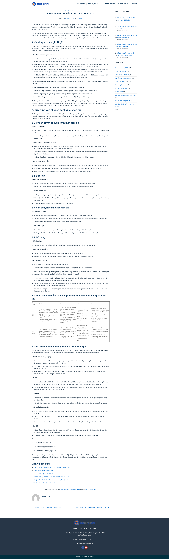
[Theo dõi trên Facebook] (82, 547)
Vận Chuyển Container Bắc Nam (125, 95)
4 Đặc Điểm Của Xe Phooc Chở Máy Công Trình (91, 507)
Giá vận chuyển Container (123, 78)
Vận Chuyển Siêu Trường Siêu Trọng (70, 11)
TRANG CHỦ (81, 4)
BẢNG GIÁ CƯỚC (108, 4)
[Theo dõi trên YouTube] (86, 547)
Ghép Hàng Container (122, 74)
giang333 (79, 18)
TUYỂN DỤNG (123, 4)
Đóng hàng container (121, 71)
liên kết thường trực (90, 489)
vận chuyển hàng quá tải (122, 101)
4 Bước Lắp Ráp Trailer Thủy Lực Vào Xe (48, 507)
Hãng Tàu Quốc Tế (121, 81)
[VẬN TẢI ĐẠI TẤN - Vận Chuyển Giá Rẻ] (40, 4)
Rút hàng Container (121, 85)
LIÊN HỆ (134, 4)
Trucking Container (121, 88)
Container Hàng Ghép (122, 68)
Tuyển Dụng (119, 91)
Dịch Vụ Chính (93, 4)
